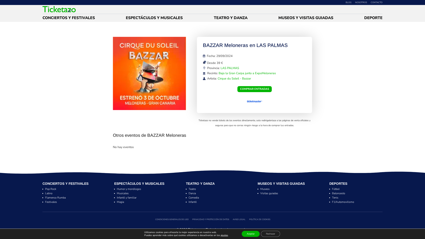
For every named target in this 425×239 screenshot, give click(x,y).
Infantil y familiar (126, 197)
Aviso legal (239, 219)
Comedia (194, 197)
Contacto (376, 2)
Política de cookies (259, 219)
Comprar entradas (254, 89)
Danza (192, 193)
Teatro (192, 189)
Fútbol (336, 189)
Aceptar (251, 233)
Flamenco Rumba (55, 197)
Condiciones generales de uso (172, 219)
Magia (120, 202)
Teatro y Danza (231, 18)
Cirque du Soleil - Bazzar (234, 78)
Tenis (335, 197)
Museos (265, 189)
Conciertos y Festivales (68, 18)
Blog (348, 2)
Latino (48, 193)
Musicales (123, 193)
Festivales (51, 202)
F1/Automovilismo (343, 202)
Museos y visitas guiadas (305, 18)
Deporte (373, 18)
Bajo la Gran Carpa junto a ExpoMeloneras (247, 73)
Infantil (193, 202)
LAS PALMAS (230, 68)
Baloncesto (338, 193)
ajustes (224, 235)
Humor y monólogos (129, 189)
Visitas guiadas (269, 193)
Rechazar (270, 233)
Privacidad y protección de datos (210, 219)
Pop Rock (50, 189)
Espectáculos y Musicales (154, 18)
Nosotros (361, 2)
